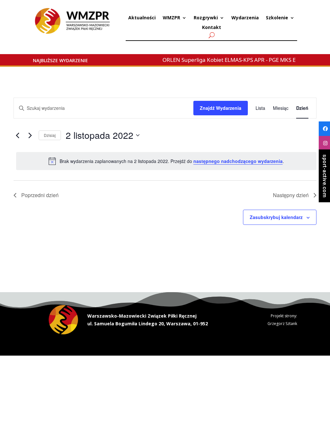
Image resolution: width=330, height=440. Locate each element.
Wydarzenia (245, 18)
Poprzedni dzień (40, 195)
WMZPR (171, 18)
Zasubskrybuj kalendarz (276, 217)
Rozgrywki (206, 18)
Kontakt (211, 27)
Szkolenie (277, 18)
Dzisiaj (50, 135)
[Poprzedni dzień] (17, 135)
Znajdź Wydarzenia (220, 108)
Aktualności (142, 18)
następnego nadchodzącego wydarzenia (238, 161)
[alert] (166, 161)
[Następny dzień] (30, 135)
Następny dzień (291, 195)
